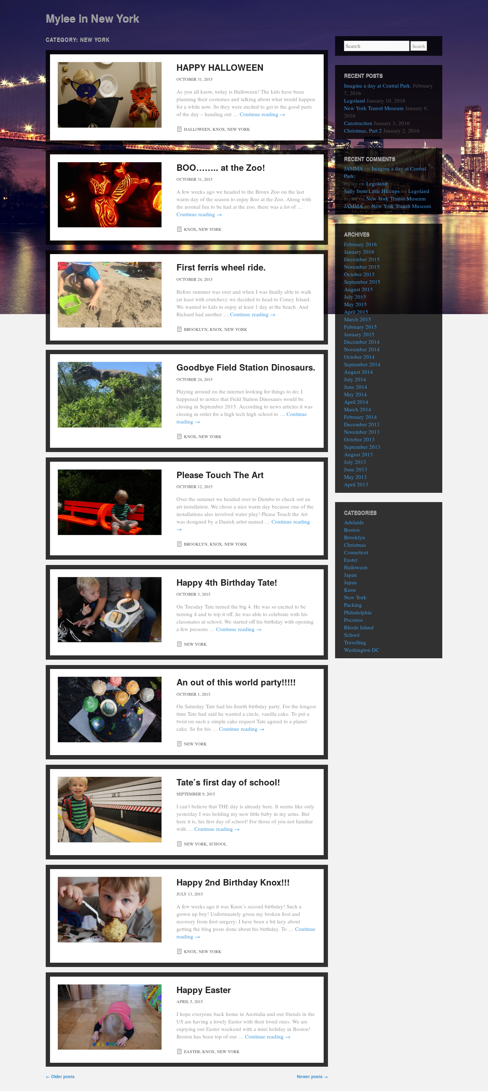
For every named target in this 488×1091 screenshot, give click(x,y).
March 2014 (357, 409)
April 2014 (356, 401)
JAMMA (353, 168)
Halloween (197, 129)
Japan (350, 574)
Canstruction (358, 123)
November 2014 (362, 349)
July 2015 (355, 296)
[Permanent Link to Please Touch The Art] (109, 502)
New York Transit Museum (374, 107)
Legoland (354, 100)
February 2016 (360, 244)
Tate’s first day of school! (228, 782)
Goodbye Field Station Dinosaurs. (245, 367)
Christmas (355, 544)
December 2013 (362, 424)
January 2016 (359, 251)
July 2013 (355, 461)
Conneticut (356, 552)
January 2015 (359, 334)
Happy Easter (203, 989)
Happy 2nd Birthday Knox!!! (233, 882)
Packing (353, 604)
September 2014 (362, 364)
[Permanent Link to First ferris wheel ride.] (109, 294)
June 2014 (355, 386)
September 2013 (362, 446)
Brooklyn (196, 329)
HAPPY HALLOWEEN (219, 67)
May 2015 (355, 304)
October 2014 (359, 356)
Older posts (60, 1076)
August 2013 (358, 454)
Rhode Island (359, 627)
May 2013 (355, 476)
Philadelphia (358, 612)
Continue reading (262, 114)
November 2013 (362, 431)
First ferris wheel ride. (221, 267)
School (217, 844)
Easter (192, 1051)
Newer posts (312, 1076)
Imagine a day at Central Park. (378, 85)
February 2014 (360, 416)
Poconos (353, 619)
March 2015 (357, 319)
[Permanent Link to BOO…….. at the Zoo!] (109, 195)
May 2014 (355, 394)
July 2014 (355, 379)
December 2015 (362, 259)
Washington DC (361, 649)
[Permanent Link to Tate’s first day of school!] (109, 809)
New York (238, 129)
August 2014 (358, 371)
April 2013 (356, 484)
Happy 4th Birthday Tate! (226, 582)
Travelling (355, 642)
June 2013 (355, 469)
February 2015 (360, 326)
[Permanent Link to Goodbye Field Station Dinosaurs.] (109, 394)
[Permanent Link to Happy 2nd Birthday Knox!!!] (109, 909)
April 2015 (356, 311)
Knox (219, 129)
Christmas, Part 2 (363, 130)
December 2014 (362, 341)
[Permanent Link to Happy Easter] (109, 1017)
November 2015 (362, 266)
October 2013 (359, 439)
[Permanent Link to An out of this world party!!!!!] (109, 709)
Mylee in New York (92, 17)
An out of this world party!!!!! (236, 682)
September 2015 (362, 281)
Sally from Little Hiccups (372, 190)
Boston (352, 529)
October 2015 (359, 274)
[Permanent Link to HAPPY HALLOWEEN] (109, 95)
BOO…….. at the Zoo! (220, 167)
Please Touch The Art (220, 474)
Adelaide (354, 522)
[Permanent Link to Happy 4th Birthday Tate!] (109, 610)
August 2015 (358, 289)
